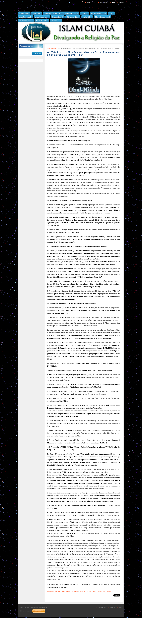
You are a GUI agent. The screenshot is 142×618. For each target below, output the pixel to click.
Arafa (76, 591)
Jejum (94, 591)
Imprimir (121, 2)
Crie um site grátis (26, 611)
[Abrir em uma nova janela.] (83, 93)
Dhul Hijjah (61, 591)
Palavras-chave (52, 591)
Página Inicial (91, 2)
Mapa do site (104, 2)
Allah (68, 591)
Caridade (82, 591)
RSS (113, 2)
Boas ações (101, 591)
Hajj (72, 591)
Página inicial (51, 48)
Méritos (108, 591)
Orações (88, 591)
